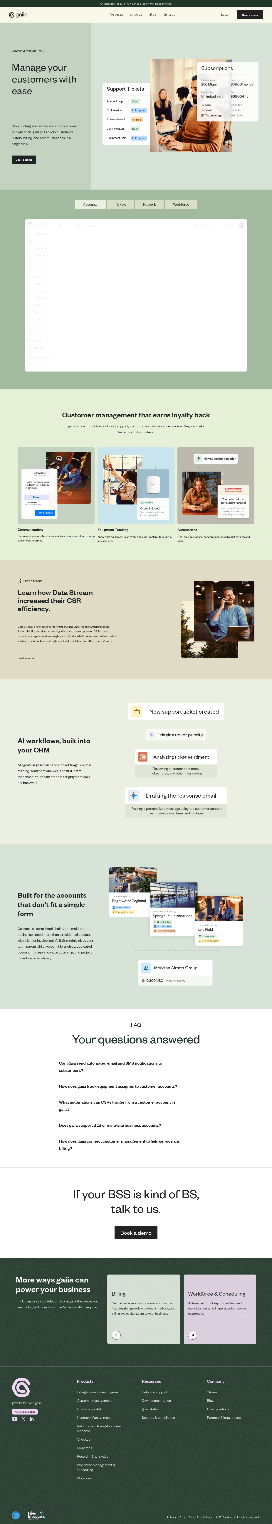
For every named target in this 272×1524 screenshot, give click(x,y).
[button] (116, 15)
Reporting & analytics (92, 1456)
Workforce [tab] (181, 204)
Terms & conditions (200, 1517)
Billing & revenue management (99, 1392)
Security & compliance (158, 1417)
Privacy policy (176, 1517)
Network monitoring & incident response (99, 1428)
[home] (18, 14)
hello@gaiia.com (25, 1411)
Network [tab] (149, 204)
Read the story (163, 3)
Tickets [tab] (120, 204)
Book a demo (250, 15)
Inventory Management (94, 1417)
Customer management (94, 1400)
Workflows (84, 1478)
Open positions (218, 1409)
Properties (84, 1447)
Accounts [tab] (90, 204)
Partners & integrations (224, 1417)
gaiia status (150, 1409)
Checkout (84, 1439)
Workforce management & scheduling (96, 1467)
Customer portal (89, 1409)
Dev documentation (156, 1400)
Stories (212, 1392)
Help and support (154, 1392)
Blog (210, 1400)
